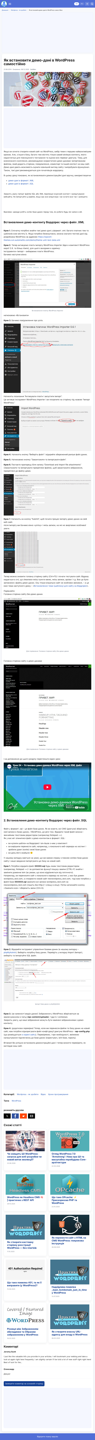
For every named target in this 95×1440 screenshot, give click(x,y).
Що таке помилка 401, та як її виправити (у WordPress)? (24, 1284)
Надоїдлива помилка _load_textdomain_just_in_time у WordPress (69, 1290)
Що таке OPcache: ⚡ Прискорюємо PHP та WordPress (64, 1200)
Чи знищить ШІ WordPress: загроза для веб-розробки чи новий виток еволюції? (24, 1156)
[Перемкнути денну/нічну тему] (87, 4)
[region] (47, 32)
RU (82, 4)
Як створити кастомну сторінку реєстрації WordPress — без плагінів (22, 1245)
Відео (43, 1094)
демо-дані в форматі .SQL (21, 184)
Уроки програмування (58, 1094)
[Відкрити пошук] (92, 4)
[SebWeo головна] (4, 4)
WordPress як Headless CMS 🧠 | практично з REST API (25, 1199)
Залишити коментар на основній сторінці (24, 1383)
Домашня (5, 10)
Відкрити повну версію (47, 1436)
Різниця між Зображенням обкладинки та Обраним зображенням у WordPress (22, 1332)
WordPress (16, 1101)
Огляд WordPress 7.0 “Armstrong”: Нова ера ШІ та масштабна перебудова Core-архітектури (69, 1158)
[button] (7, 1116)
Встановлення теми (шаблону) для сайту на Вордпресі (60, 586)
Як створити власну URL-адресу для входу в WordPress (69, 1333)
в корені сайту (29, 1034)
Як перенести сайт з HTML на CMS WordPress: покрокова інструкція (69, 1240)
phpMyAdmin (10, 952)
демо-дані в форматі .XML (21, 180)
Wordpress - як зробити (18, 10)
